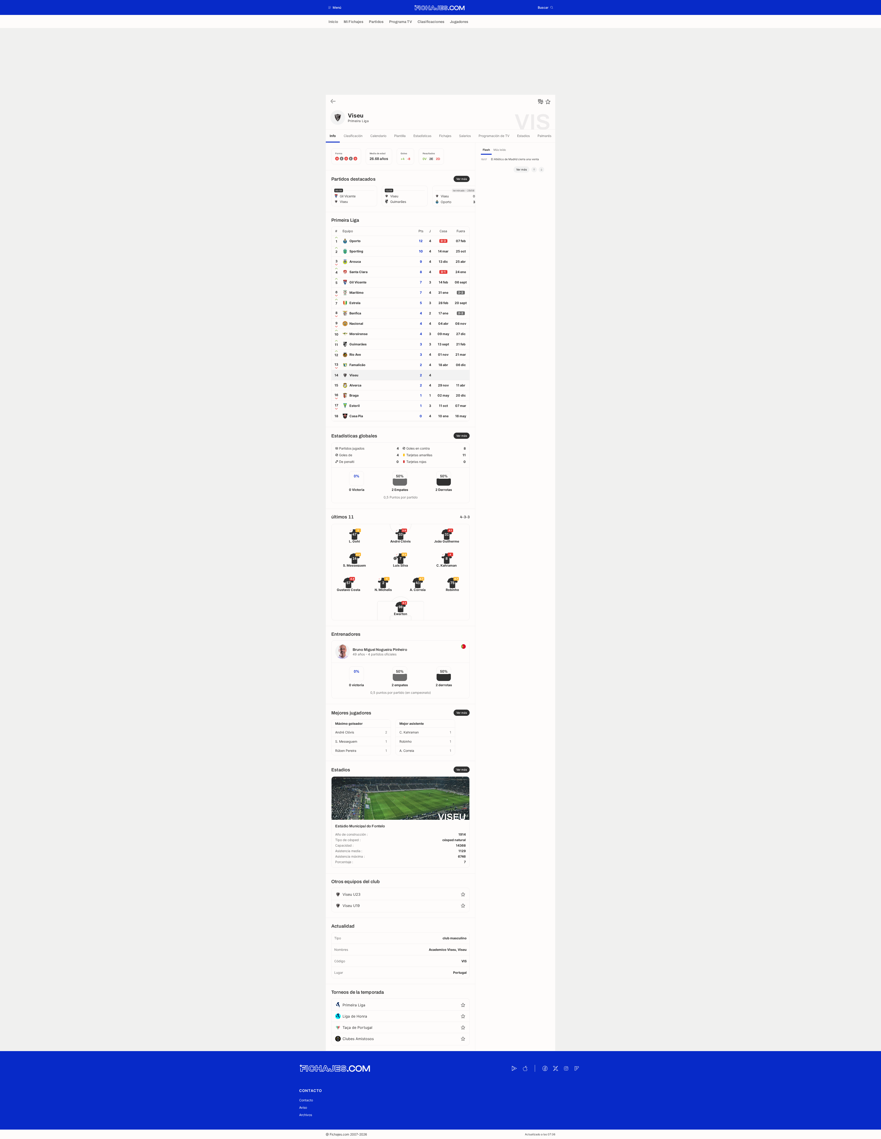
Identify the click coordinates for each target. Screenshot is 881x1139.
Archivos (305, 1115)
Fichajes (445, 136)
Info (333, 136)
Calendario (378, 136)
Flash (486, 149)
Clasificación (353, 136)
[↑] (534, 169)
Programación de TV (494, 136)
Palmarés (544, 136)
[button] (335, 7)
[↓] (541, 169)
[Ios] (524, 1068)
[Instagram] (566, 1068)
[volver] (333, 101)
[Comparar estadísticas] (540, 101)
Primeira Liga (358, 121)
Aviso (303, 1107)
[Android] (514, 1068)
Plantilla (400, 136)
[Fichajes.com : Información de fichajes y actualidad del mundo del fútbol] (439, 7)
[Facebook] (544, 1068)
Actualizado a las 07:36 (540, 1134)
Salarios (465, 136)
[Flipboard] (576, 1068)
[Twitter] (555, 1068)
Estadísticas (422, 136)
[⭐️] (548, 101)
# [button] (336, 231)
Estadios (523, 136)
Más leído (499, 149)
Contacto (306, 1100)
